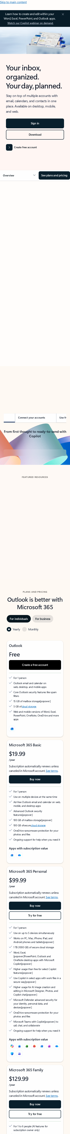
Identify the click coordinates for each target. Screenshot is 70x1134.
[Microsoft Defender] (12, 1087)
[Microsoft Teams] (19, 1087)
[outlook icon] (12, 762)
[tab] (14, 226)
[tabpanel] (35, 291)
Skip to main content (13, 2)
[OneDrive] (19, 888)
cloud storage (29, 739)
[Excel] (27, 1079)
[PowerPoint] (34, 1079)
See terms (52, 804)
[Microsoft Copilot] (12, 1079)
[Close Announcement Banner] (62, 14)
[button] (19, 175)
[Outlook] (12, 888)
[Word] (19, 1079)
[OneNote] (49, 1079)
